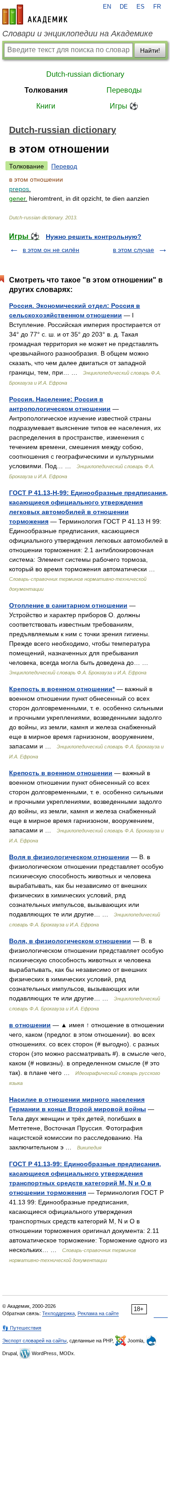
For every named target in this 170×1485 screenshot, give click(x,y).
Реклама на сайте (98, 1313)
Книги (45, 106)
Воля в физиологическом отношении (69, 857)
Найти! (150, 50)
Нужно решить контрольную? (93, 236)
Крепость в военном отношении (60, 773)
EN (107, 7)
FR (157, 7)
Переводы (124, 90)
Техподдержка (58, 1313)
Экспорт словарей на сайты (34, 1340)
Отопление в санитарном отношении (68, 605)
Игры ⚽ (124, 106)
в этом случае (133, 249)
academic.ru (35, 15)
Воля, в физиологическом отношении (70, 941)
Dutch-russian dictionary (85, 74)
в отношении (30, 1025)
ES (140, 7)
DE (124, 7)
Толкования (46, 90)
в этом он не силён (51, 249)
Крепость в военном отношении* (62, 689)
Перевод (64, 166)
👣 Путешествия (21, 1328)
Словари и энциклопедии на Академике (77, 33)
